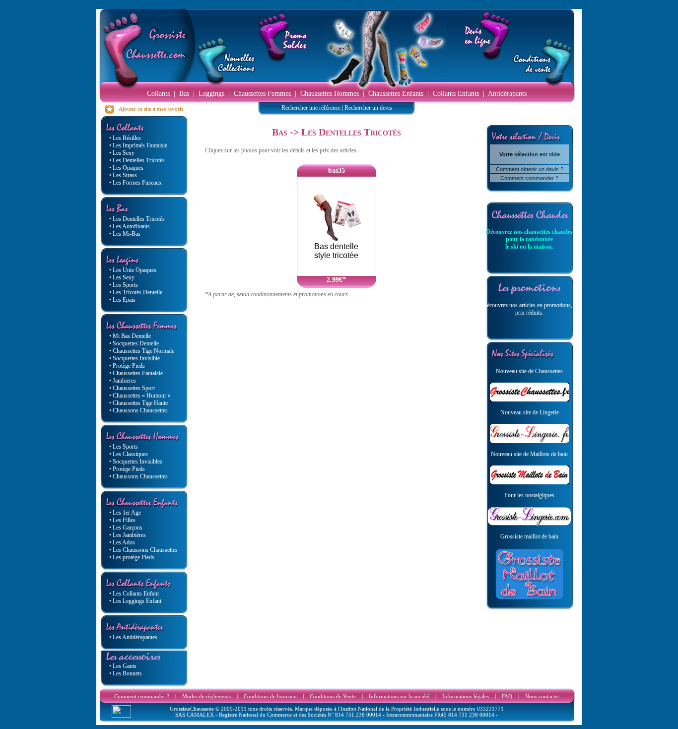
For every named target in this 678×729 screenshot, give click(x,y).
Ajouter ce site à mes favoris (149, 109)
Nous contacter (542, 696)
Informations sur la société (399, 696)
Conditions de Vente (333, 696)
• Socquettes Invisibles (135, 461)
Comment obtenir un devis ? (529, 169)
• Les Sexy (122, 152)
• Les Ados (122, 542)
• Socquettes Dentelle (134, 343)
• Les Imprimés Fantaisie (138, 145)
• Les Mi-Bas (124, 233)
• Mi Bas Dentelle (130, 335)
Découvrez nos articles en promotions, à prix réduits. (529, 309)
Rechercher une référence (310, 107)
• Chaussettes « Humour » (140, 395)
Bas (184, 93)
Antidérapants (507, 93)
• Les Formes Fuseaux (135, 182)
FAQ (507, 696)
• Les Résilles (125, 137)
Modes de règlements (206, 696)
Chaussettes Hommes (329, 93)
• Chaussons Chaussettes (138, 410)
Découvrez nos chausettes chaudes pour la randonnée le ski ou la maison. (529, 239)
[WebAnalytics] (121, 715)
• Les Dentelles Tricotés (137, 160)
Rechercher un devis (368, 107)
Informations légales (465, 696)
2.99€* (336, 279)
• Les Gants (122, 666)
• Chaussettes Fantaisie (136, 373)
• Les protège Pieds (131, 557)
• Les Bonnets (125, 673)
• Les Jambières (127, 534)
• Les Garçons (125, 527)
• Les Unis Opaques (132, 269)
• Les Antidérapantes (133, 637)
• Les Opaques (126, 167)
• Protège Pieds (127, 365)
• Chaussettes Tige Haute (138, 402)
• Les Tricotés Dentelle (135, 292)
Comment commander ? (529, 178)
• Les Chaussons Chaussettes (143, 549)
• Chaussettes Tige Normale (141, 350)
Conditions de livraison (270, 696)
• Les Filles (122, 520)
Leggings (211, 93)
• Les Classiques (128, 454)
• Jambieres (122, 380)
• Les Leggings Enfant (135, 600)
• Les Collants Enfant (134, 593)
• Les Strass (123, 175)
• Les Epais (122, 299)
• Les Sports (123, 284)
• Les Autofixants (129, 226)
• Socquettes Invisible (134, 358)
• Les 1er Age (125, 512)
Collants (158, 93)
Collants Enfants (456, 93)
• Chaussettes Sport (132, 388)
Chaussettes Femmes (262, 93)
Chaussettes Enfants (395, 93)
